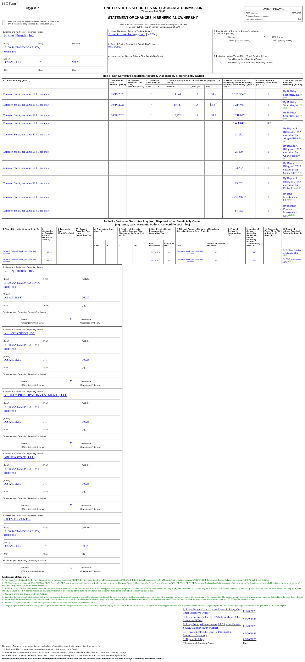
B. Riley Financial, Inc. (19, 35)
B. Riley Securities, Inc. (19, 333)
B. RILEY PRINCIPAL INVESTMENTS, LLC (35, 395)
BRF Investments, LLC (19, 457)
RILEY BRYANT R (17, 519)
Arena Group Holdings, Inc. (126, 34)
